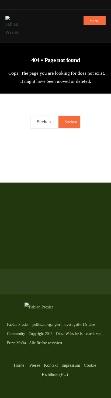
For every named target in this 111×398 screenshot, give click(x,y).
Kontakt (51, 365)
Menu (94, 21)
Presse (34, 365)
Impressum (70, 365)
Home (19, 365)
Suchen (71, 122)
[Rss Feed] (8, 4)
